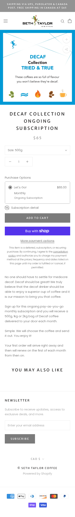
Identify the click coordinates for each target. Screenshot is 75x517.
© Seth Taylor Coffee (37, 468)
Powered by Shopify (37, 473)
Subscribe (20, 439)
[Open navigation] (6, 21)
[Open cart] (69, 21)
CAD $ (36, 459)
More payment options (37, 241)
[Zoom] (66, 39)
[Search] (62, 21)
